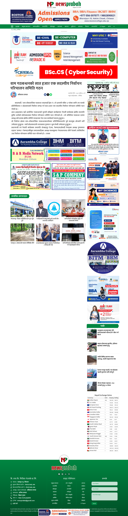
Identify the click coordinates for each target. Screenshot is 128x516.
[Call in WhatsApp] (65, 474)
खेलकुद (52, 26)
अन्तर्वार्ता (94, 26)
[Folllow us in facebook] (59, 474)
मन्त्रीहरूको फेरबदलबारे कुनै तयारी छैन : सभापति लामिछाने (47, 219)
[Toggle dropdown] (114, 26)
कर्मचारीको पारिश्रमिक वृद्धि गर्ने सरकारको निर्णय (73, 219)
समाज (67, 26)
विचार (87, 26)
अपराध (80, 26)
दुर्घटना (73, 26)
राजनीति (44, 26)
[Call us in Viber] (68, 474)
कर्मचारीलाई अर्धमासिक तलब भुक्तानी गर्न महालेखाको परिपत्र (73, 244)
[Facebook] (45, 94)
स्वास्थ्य (60, 26)
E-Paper (102, 26)
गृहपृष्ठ (17, 26)
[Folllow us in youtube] (62, 474)
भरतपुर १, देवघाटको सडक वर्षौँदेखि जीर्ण (22, 243)
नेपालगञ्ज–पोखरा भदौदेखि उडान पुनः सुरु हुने (22, 219)
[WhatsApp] (50, 94)
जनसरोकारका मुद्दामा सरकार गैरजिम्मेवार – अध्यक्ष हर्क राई (48, 244)
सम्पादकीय (36, 26)
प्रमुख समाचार (26, 26)
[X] (48, 94)
